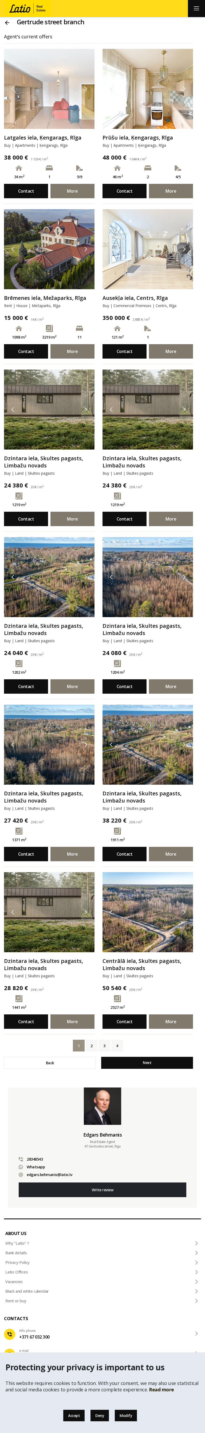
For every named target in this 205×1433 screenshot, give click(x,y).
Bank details (16, 1252)
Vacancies (14, 1281)
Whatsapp (36, 1166)
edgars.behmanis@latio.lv (49, 1174)
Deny (99, 1415)
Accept (74, 1415)
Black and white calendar (27, 1291)
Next (147, 1062)
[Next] (85, 89)
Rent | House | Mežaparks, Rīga (32, 305)
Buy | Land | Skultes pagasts (29, 473)
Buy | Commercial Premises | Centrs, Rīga (139, 305)
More (72, 191)
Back (50, 1062)
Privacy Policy (17, 1262)
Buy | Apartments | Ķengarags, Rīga (36, 145)
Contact (26, 191)
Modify (126, 1415)
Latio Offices (16, 1272)
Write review (102, 1189)
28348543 (35, 1159)
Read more (161, 1389)
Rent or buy (15, 1300)
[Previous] (12, 89)
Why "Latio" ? (17, 1243)
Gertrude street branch (50, 21)
